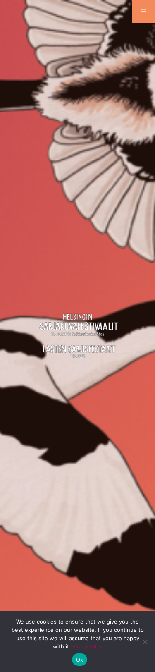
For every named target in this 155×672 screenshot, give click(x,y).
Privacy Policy (87, 646)
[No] (145, 642)
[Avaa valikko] (143, 11)
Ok (79, 659)
